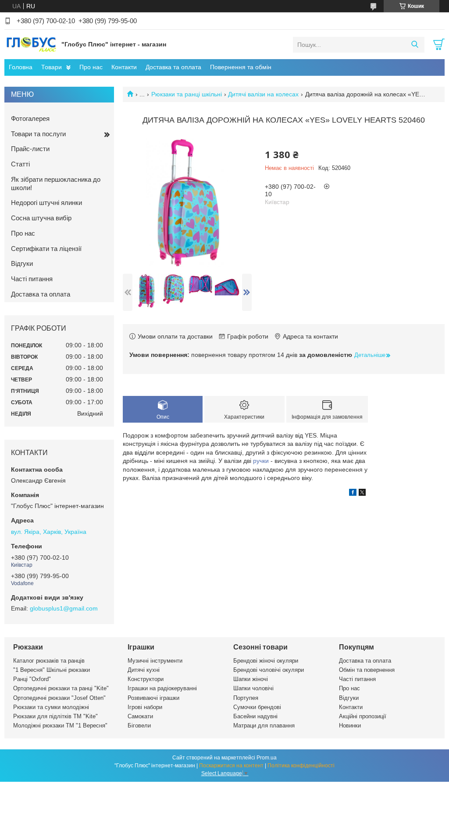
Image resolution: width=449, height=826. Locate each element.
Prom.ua (267, 758)
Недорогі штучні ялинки (46, 202)
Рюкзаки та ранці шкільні (186, 94)
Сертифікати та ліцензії (46, 248)
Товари (51, 67)
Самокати (140, 716)
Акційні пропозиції (362, 716)
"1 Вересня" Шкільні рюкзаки (51, 670)
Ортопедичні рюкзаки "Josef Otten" (59, 698)
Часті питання (32, 278)
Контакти (124, 67)
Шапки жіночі (250, 679)
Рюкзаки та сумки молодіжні (51, 707)
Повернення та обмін (240, 67)
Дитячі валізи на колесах (263, 94)
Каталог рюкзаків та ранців (49, 660)
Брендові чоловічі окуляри (268, 670)
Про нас (91, 67)
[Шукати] (414, 45)
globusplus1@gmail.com (64, 608)
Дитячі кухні (144, 670)
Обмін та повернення (367, 670)
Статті (20, 164)
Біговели (139, 725)
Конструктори (146, 679)
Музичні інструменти (155, 660)
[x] (362, 493)
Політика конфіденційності (301, 765)
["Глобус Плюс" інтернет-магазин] (30, 44)
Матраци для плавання (264, 725)
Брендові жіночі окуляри (265, 660)
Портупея (245, 698)
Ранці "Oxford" (32, 679)
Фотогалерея (30, 118)
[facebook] (352, 493)
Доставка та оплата (173, 67)
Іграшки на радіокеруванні (162, 688)
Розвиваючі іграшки (153, 698)
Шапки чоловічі (253, 688)
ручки (261, 460)
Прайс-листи (30, 148)
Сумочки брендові (257, 707)
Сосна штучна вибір (41, 218)
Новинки (350, 725)
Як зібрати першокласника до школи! (55, 183)
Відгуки (22, 263)
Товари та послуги (38, 134)
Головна (20, 67)
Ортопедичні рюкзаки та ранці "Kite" (61, 688)
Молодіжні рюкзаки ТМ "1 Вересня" (60, 725)
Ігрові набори (145, 707)
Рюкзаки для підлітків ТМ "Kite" (55, 716)
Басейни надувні (255, 716)
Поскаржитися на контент (231, 765)
